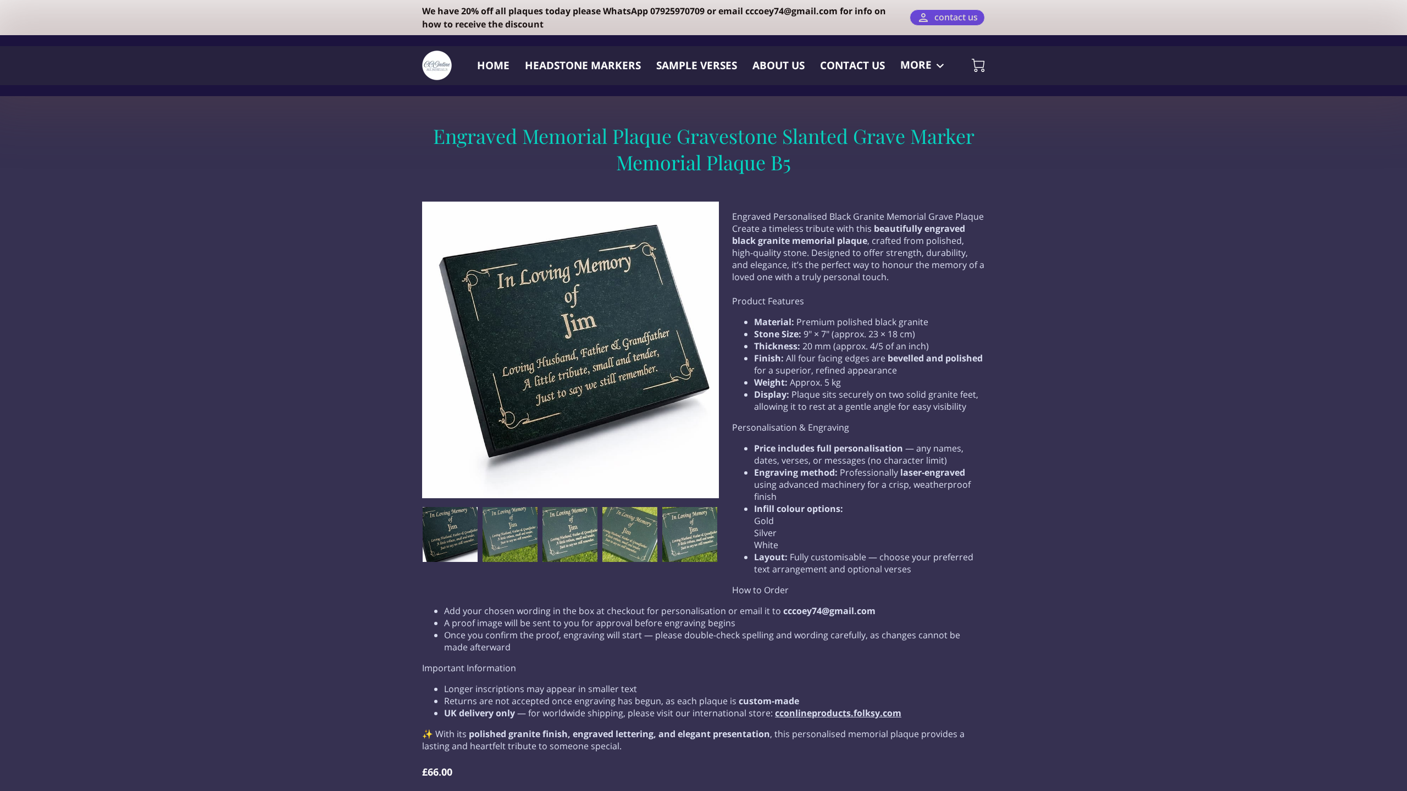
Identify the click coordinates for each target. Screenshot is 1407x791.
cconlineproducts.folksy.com (838, 713)
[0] (978, 65)
